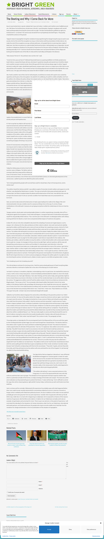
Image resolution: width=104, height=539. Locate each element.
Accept (49, 529)
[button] (101, 523)
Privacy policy (12, 536)
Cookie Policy (5, 536)
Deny (70, 529)
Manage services (96, 536)
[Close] (71, 81)
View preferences (91, 529)
